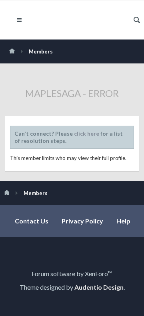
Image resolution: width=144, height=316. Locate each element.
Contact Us (31, 221)
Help (123, 221)
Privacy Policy (82, 221)
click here (86, 133)
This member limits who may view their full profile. (68, 158)
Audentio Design (99, 287)
